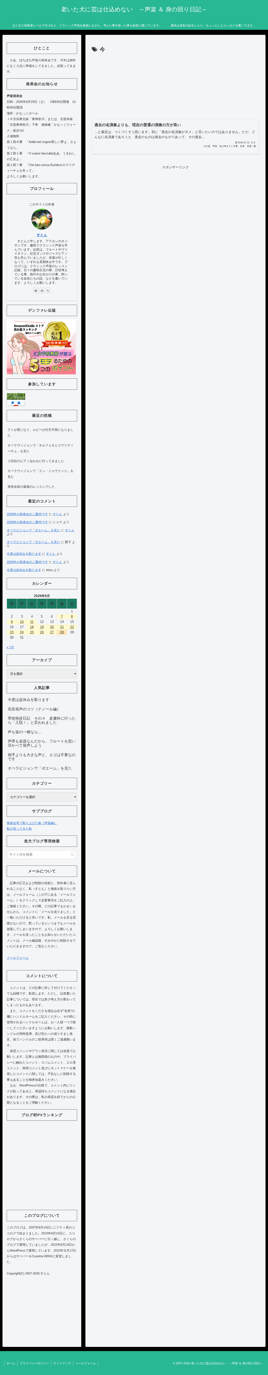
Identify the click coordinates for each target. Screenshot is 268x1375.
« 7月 (10, 647)
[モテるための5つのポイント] (41, 346)
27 (52, 632)
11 (32, 621)
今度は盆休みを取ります (24, 553)
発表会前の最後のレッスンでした (31, 486)
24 (22, 632)
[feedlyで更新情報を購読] (42, 290)
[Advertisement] (175, 85)
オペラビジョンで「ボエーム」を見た (33, 530)
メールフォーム (18, 957)
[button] (72, 854)
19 (42, 627)
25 (32, 632)
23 (12, 632)
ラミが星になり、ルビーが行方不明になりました (40, 432)
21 (62, 627)
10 (22, 621)
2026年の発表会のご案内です (27, 514)
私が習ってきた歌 (19, 828)
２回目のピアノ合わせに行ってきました (36, 461)
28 (62, 632)
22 (72, 627)
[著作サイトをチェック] (36, 290)
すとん (42, 235)
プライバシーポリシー (34, 1363)
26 (42, 632)
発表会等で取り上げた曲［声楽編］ (32, 823)
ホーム (10, 1363)
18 (32, 627)
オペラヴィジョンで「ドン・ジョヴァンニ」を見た (40, 473)
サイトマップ (62, 1363)
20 (52, 627)
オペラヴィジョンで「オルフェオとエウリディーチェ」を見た (40, 448)
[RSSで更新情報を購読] (48, 290)
